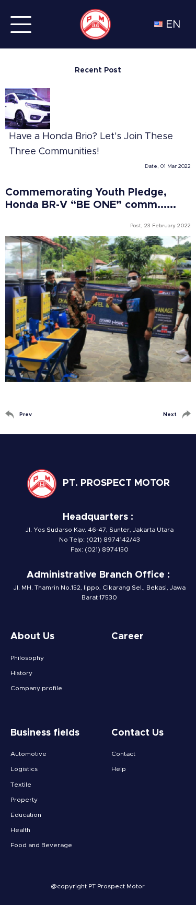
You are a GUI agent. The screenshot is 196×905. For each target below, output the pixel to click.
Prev (25, 414)
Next (170, 414)
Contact (123, 754)
